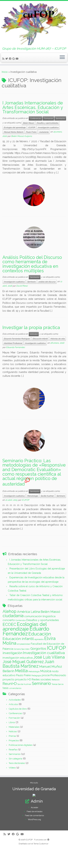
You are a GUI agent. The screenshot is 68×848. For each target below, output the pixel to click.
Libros (12, 722)
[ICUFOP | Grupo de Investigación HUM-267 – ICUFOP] (34, 24)
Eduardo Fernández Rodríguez (17, 339)
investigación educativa (18, 657)
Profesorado (58, 675)
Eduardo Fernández (15, 347)
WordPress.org (34, 819)
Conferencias (35, 118)
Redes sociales (41, 679)
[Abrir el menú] (62, 57)
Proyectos (14, 740)
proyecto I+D (23, 679)
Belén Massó (28, 123)
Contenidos (21, 620)
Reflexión (56, 680)
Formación (48, 118)
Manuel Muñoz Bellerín (13, 132)
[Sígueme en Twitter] (7, 58)
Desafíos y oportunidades (47, 123)
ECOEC (9, 624)
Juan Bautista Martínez (28, 664)
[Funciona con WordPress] (48, 839)
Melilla (21, 670)
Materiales (14, 727)
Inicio (5, 72)
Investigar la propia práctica (31, 327)
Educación (39, 633)
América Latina (28, 611)
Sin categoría (15, 758)
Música (45, 671)
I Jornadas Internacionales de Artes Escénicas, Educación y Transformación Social (32, 107)
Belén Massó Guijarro (21, 136)
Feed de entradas (34, 811)
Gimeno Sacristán (22, 649)
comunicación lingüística (39, 616)
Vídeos (12, 767)
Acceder (34, 807)
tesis (6, 688)
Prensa (12, 736)
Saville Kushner (47, 496)
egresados (39, 639)
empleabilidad (23, 644)
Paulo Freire (31, 132)
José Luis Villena (49, 657)
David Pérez (22, 286)
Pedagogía (36, 675)
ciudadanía (43, 132)
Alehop (9, 611)
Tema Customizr (40, 844)
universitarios (15, 688)
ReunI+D (10, 683)
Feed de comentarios (34, 815)
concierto (9, 620)
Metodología (32, 496)
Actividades (15, 699)
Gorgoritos (38, 648)
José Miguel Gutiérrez (23, 661)
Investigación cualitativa (48, 127)
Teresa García (57, 684)
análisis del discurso (46, 282)
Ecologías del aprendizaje (14, 127)
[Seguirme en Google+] (14, 58)
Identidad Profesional (13, 343)
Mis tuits (34, 783)
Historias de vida (57, 339)
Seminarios (60, 118)
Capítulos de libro (18, 709)
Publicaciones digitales (20, 745)
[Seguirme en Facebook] (10, 58)
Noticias (13, 731)
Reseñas (13, 749)
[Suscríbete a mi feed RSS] (3, 58)
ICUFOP (31, 127)
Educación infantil (40, 339)
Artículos (33, 334)
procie (46, 675)
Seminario (31, 282)
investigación (12, 653)
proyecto (8, 679)
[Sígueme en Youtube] (18, 58)
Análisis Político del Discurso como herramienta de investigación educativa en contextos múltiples (32, 264)
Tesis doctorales (17, 763)
